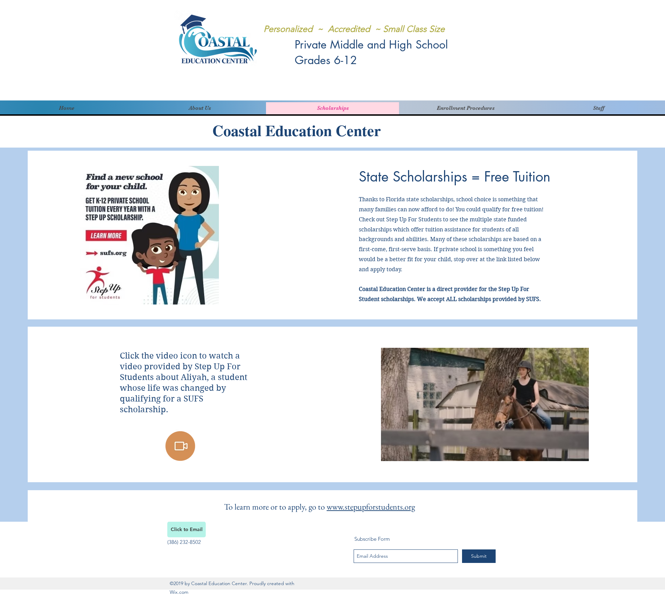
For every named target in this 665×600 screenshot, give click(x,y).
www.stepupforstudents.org (371, 506)
